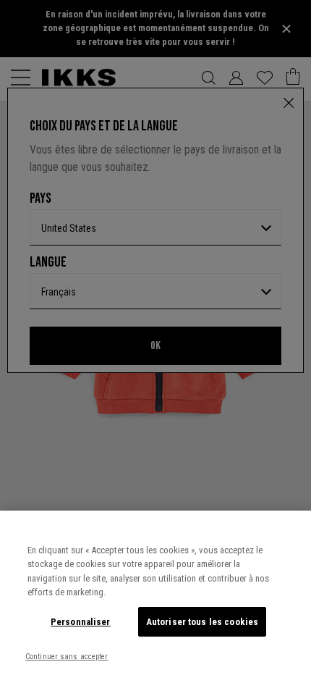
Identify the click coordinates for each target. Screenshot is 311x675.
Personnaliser (81, 621)
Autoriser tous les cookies (202, 621)
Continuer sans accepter (66, 656)
